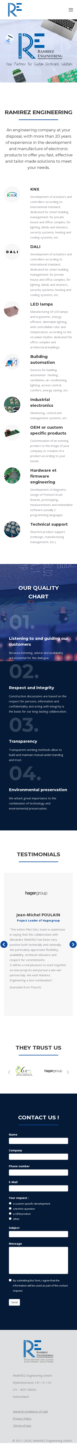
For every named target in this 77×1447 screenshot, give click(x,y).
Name (13, 1134)
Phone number (19, 1166)
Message (15, 1243)
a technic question (23, 1208)
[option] (24, 1071)
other (16, 1219)
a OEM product (21, 1214)
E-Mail (13, 1182)
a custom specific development (31, 1203)
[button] (9, 1072)
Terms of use (22, 1425)
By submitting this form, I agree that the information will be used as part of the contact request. (40, 1285)
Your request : (19, 1198)
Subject (14, 1228)
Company (15, 1150)
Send (14, 1302)
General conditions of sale (30, 1411)
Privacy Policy (22, 1418)
